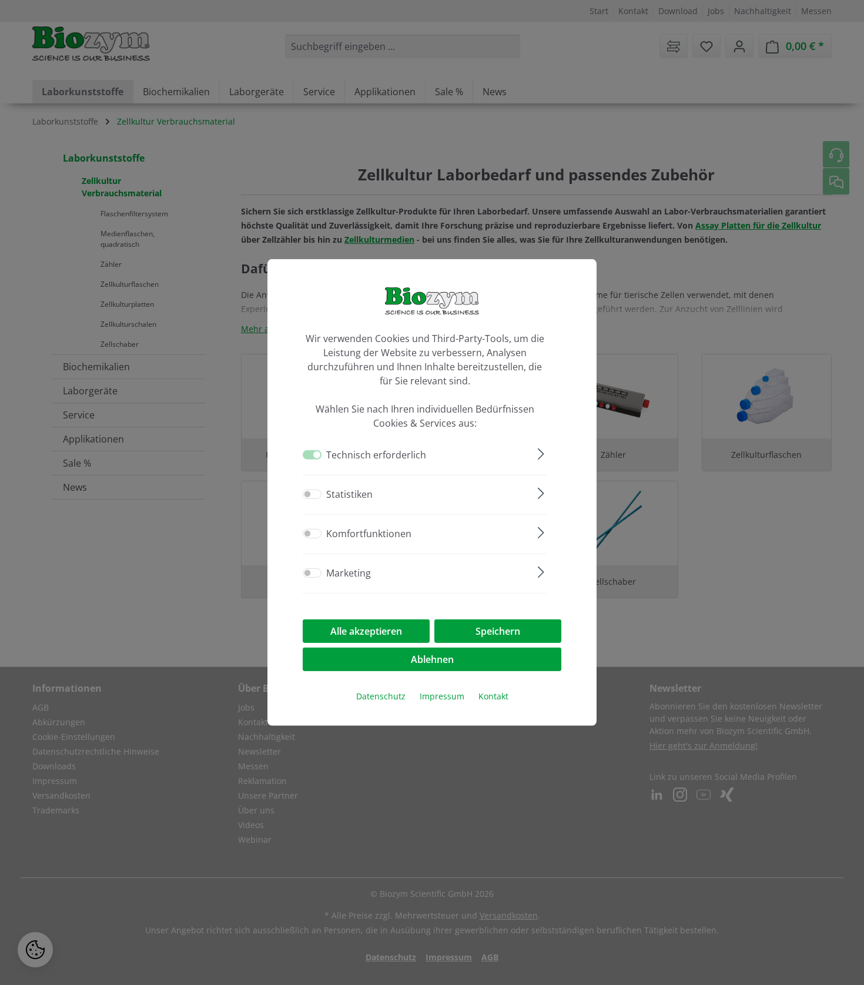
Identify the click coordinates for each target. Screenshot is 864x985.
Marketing (348, 573)
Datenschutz (381, 696)
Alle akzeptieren (366, 631)
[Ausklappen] (541, 452)
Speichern (497, 631)
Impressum (442, 696)
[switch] (312, 494)
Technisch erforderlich (376, 454)
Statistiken (349, 494)
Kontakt (493, 696)
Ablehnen (432, 659)
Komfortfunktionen (368, 533)
